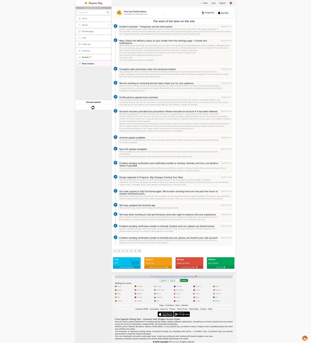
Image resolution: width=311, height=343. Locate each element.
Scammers (169, 305)
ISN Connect (173, 342)
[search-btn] (108, 12)
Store (177, 305)
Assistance (305, 338)
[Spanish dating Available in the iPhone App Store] (166, 313)
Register (222, 3)
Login (213, 3)
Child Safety (194, 309)
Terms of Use (182, 309)
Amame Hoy (94, 3)
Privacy (172, 309)
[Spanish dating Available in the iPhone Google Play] (182, 313)
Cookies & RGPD (141, 309)
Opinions (184, 305)
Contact (203, 309)
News (161, 305)
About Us (164, 309)
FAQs (210, 309)
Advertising (154, 309)
